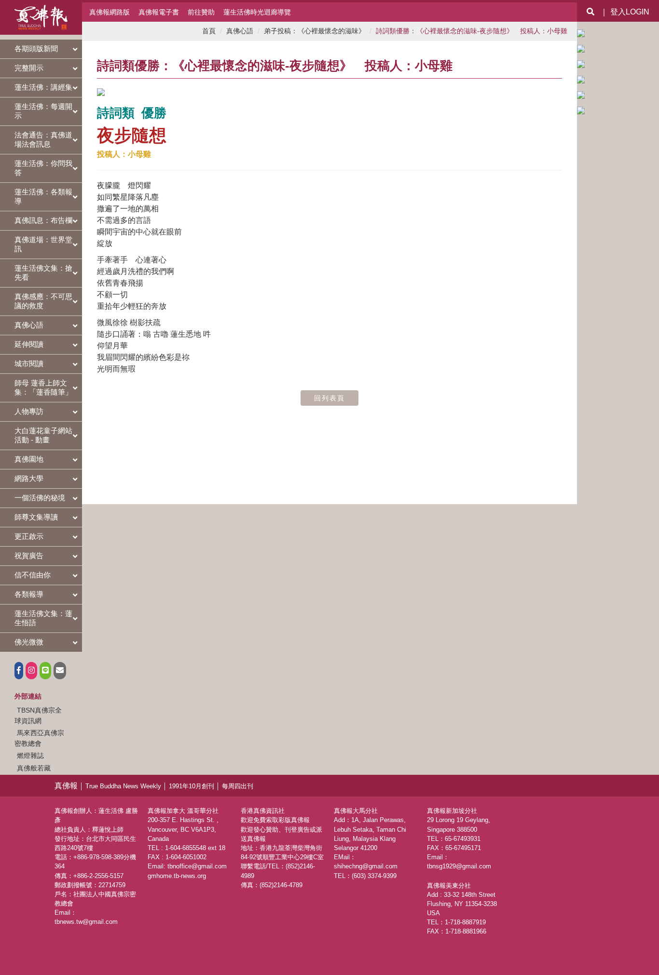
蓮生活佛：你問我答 (43, 168)
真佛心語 (28, 325)
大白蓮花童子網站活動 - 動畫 (43, 435)
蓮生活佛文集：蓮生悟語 (43, 618)
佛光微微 (28, 642)
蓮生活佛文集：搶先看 (43, 272)
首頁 (209, 31)
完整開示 (28, 68)
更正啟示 (28, 536)
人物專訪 (28, 411)
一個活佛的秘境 (39, 498)
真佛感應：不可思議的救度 (43, 301)
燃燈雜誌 (30, 755)
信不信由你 (32, 575)
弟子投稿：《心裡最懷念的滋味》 (314, 31)
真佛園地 (28, 459)
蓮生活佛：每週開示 (43, 111)
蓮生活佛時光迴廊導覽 (257, 12)
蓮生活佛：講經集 (43, 87)
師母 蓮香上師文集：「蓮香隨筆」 (43, 387)
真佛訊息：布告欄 (43, 220)
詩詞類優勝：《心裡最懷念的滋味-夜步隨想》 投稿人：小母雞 (471, 31)
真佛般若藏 (34, 768)
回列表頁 (329, 398)
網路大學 (28, 478)
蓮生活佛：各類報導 (43, 196)
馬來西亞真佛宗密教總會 (39, 738)
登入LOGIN (629, 12)
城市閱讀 (28, 363)
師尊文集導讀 (36, 517)
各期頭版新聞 (36, 48)
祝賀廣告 (28, 555)
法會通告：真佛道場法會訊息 (43, 139)
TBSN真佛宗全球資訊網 (38, 715)
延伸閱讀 (28, 344)
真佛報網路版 (109, 12)
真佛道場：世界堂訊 (43, 244)
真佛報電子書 (158, 12)
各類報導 (28, 594)
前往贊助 (201, 12)
